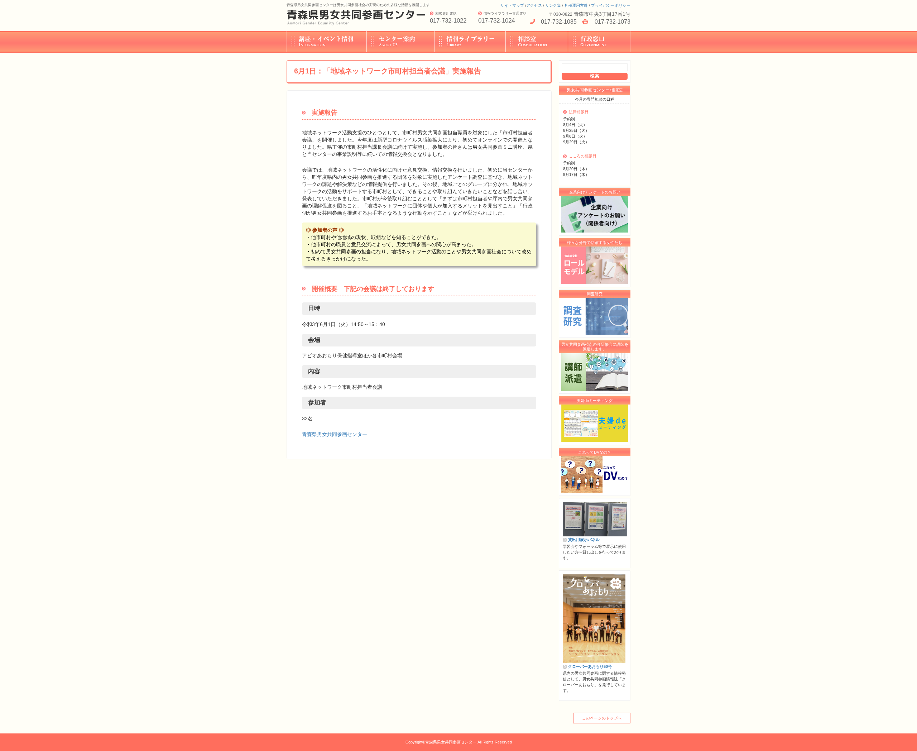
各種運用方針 (576, 5)
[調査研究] (594, 316)
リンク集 (553, 5)
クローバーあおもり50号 (590, 666)
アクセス (534, 5)
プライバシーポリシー (610, 5)
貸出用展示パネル (584, 539)
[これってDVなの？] (594, 474)
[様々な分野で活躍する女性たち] (594, 265)
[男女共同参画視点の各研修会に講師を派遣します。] (594, 372)
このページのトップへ (601, 718)
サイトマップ (512, 5)
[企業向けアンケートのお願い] (594, 214)
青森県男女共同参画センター (334, 434)
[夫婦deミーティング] (594, 423)
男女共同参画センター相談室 (595, 89)
